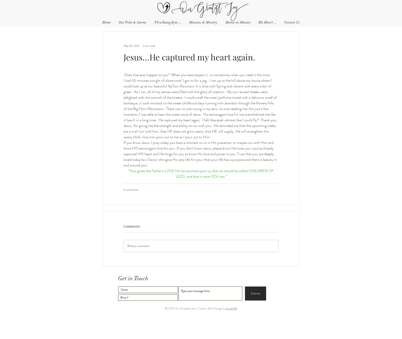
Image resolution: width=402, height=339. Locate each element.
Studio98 (231, 308)
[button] (292, 22)
